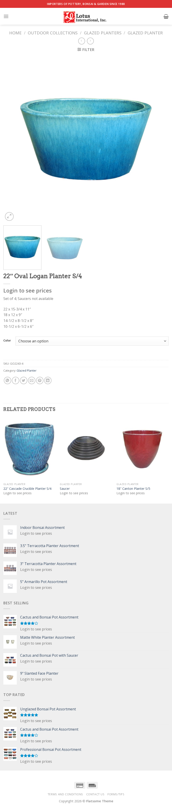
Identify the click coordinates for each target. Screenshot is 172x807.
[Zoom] (9, 216)
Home (15, 32)
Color (7, 340)
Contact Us (95, 794)
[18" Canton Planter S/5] (142, 449)
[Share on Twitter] (23, 380)
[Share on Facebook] (15, 380)
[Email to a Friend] (31, 380)
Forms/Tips (116, 794)
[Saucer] (86, 449)
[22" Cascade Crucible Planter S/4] (29, 449)
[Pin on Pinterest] (39, 380)
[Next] (160, 139)
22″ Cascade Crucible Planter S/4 (27, 489)
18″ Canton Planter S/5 (133, 489)
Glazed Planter (145, 32)
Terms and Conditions (65, 794)
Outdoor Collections (52, 32)
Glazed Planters (102, 32)
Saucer (65, 489)
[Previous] (12, 139)
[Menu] (6, 16)
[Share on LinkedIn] (48, 380)
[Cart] (166, 16)
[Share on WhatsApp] (7, 380)
